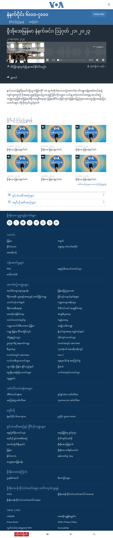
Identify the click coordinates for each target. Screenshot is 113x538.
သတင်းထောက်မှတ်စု (16, 320)
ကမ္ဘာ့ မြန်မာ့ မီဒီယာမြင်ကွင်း (19, 331)
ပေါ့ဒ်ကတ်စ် (12, 274)
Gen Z (61, 355)
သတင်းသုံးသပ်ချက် (16, 302)
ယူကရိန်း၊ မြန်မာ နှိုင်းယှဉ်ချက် (20, 366)
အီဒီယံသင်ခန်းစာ (14, 394)
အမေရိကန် (12, 252)
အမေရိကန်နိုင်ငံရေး (15, 314)
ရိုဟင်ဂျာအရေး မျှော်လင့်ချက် (71, 331)
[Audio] (71, 534)
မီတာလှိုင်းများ (64, 478)
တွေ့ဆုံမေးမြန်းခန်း (15, 462)
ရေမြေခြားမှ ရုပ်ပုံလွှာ (67, 433)
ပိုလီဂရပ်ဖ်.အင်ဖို (65, 438)
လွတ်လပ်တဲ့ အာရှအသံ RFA (19, 528)
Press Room (12, 522)
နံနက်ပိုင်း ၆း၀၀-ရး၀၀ (16, 416)
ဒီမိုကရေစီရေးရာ (14, 308)
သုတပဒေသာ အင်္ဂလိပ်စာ (69, 400)
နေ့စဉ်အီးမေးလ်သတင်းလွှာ (70, 269)
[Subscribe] (56, 223)
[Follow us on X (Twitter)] (16, 223)
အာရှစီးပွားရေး (64, 314)
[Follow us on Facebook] (9, 223)
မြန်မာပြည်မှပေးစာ (66, 291)
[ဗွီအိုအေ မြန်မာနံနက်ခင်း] (22, 133)
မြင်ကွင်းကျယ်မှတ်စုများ (68, 296)
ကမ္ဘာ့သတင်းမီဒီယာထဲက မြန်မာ (20, 326)
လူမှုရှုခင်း (11, 378)
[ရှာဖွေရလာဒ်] (94, 534)
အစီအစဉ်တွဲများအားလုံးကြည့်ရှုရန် (91, 184)
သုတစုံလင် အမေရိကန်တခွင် (70, 349)
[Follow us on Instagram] (29, 223)
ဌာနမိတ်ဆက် (13, 478)
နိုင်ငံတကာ (11, 246)
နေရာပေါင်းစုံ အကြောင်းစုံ (69, 361)
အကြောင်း (33, 22)
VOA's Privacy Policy (67, 522)
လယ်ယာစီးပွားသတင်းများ (18, 361)
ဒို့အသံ (61, 366)
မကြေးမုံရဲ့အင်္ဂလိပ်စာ (16, 400)
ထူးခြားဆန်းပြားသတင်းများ (19, 372)
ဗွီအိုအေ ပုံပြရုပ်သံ (66, 444)
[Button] (12, 78)
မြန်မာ (9, 241)
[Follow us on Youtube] (23, 223)
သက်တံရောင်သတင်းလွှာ (69, 372)
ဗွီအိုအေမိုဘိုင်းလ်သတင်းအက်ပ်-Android (75, 494)
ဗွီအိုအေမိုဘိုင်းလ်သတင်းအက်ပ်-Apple (24, 500)
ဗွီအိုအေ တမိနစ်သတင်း (68, 450)
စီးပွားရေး (11, 349)
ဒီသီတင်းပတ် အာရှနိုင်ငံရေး (70, 308)
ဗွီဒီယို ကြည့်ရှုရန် (16, 22)
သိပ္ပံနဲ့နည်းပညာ (13, 337)
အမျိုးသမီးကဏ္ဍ (65, 326)
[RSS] (43, 223)
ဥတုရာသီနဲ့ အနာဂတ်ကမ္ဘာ (18, 343)
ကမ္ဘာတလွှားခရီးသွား (67, 302)
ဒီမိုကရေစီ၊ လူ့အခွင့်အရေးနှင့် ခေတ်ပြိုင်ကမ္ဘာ (26, 296)
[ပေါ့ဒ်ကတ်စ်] (49, 223)
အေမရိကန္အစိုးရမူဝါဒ (67, 516)
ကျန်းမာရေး (63, 320)
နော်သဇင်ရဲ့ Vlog (65, 456)
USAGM (10, 516)
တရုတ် (61, 241)
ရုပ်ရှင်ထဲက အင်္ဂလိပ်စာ (68, 394)
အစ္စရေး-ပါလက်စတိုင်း (68, 246)
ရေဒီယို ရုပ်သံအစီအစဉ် (17, 438)
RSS (9, 269)
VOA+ (9, 494)
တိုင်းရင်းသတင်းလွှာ (67, 337)
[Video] (47, 534)
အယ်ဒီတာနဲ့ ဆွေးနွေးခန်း (18, 291)
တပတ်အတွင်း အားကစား (18, 355)
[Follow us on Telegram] (36, 223)
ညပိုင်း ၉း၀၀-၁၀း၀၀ (67, 416)
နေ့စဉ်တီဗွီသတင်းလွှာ (16, 433)
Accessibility (63, 528)
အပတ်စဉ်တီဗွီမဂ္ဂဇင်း (16, 444)
